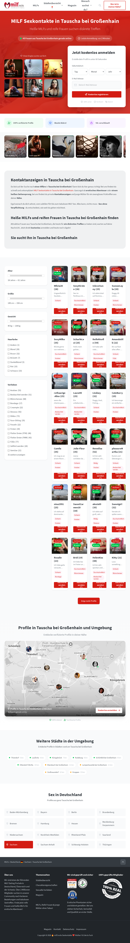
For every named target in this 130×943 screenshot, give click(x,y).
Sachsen (28, 862)
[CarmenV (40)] (101, 690)
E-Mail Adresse (77, 78)
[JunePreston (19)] (59, 687)
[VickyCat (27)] (29, 649)
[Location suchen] (100, 5)
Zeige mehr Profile (88, 601)
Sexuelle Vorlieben (44, 890)
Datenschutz (68, 929)
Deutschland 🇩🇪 (16, 862)
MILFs (36, 5)
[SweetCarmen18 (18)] (77, 675)
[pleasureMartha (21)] (47, 668)
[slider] (9, 275)
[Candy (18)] (83, 656)
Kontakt (57, 929)
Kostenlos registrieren (98, 94)
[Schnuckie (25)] (35, 679)
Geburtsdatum (77, 66)
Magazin (72, 5)
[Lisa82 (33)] (95, 664)
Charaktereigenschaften (46, 885)
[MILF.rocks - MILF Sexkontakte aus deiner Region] (14, 5)
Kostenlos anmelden (107, 710)
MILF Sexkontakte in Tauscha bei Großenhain (53, 190)
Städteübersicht (43, 880)
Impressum (81, 929)
